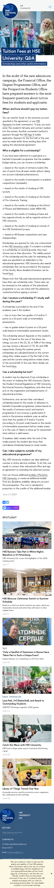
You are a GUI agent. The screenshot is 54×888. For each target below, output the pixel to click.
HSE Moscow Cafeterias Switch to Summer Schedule (25, 600)
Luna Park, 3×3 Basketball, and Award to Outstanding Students (23, 702)
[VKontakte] (4, 502)
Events (5, 696)
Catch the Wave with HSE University (22, 745)
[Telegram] (7, 502)
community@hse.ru (15, 852)
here (22, 869)
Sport (5, 648)
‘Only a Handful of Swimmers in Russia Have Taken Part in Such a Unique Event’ (26, 653)
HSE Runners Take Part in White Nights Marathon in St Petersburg (23, 553)
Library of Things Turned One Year (21, 788)
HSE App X (28, 134)
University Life (15, 696)
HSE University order (19, 246)
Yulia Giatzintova (9, 832)
